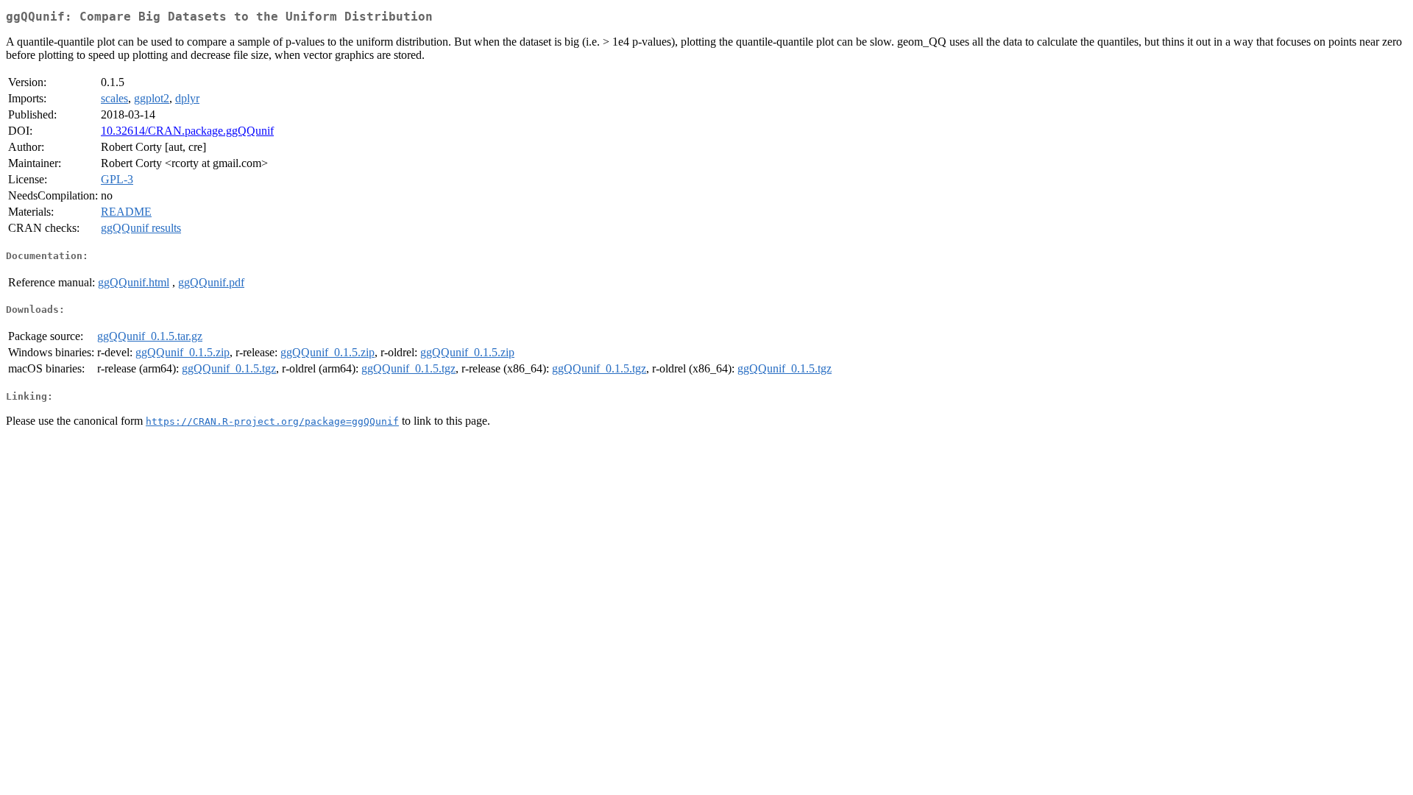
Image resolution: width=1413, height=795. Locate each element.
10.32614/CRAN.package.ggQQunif (187, 130)
